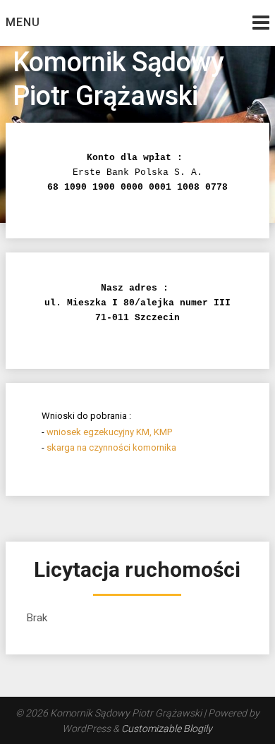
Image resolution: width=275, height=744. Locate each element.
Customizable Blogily (166, 728)
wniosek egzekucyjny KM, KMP (109, 432)
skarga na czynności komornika (111, 447)
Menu (23, 22)
